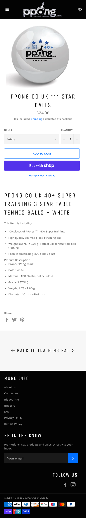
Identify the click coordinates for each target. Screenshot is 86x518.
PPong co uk (19, 498)
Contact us (11, 393)
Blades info (11, 399)
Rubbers (9, 405)
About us (10, 387)
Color (8, 130)
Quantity (67, 130)
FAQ (6, 411)
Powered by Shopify (37, 498)
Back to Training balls (45, 350)
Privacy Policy (13, 417)
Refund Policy (13, 424)
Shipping (36, 118)
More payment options (42, 175)
